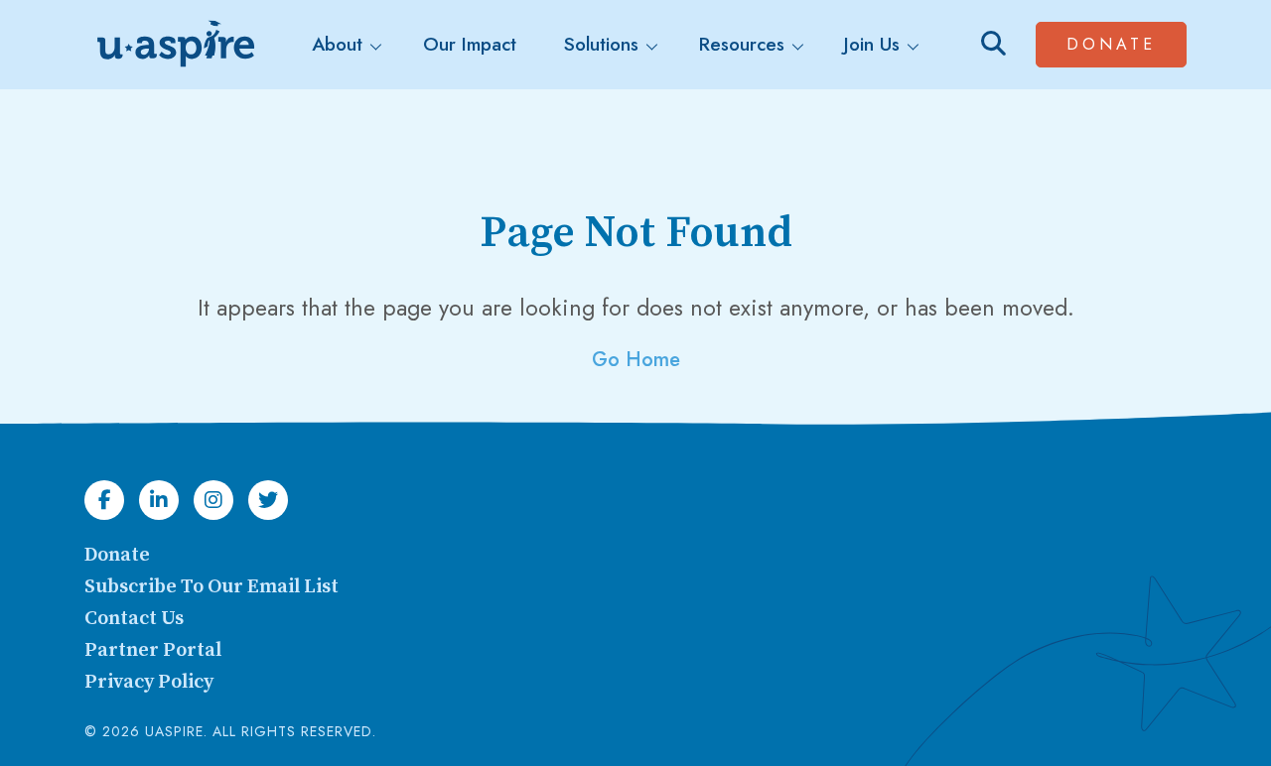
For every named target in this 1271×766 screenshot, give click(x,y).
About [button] (337, 44)
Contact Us (134, 618)
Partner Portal (152, 650)
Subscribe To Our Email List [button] (211, 586)
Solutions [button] (601, 44)
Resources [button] (741, 44)
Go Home (636, 359)
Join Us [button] (872, 44)
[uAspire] (173, 44)
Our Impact (469, 44)
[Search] (993, 44)
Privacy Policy (148, 682)
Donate (1126, 44)
